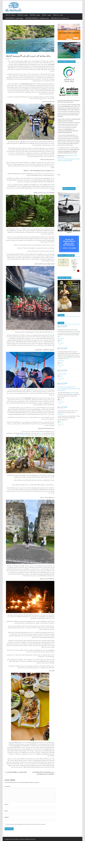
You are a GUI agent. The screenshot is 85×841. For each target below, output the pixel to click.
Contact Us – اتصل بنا (58, 15)
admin (10, 58)
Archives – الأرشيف (46, 15)
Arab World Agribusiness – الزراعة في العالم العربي (37, 18)
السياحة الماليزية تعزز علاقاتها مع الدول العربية (16, 772)
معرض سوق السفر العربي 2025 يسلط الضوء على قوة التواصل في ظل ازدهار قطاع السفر (43, 773)
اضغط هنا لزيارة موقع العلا (69, 188)
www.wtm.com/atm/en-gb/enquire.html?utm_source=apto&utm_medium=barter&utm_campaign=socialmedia (69, 387)
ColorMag (26, 839)
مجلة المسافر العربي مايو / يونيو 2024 (12, 52)
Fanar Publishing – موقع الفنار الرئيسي (14, 18)
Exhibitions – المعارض (22, 15)
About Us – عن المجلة (10, 15)
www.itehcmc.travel (62, 372)
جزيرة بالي (39, 433)
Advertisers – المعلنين (35, 15)
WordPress (33, 839)
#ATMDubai (75, 329)
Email (6, 811)
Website (7, 817)
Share (60, 342)
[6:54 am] (6, 58)
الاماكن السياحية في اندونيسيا (22, 434)
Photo (61, 339)
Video (61, 398)
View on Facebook (61, 341)
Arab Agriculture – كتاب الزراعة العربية (60, 18)
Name (7, 804)
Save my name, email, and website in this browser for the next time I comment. (25, 824)
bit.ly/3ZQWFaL (61, 337)
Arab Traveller (64, 324)
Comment (7, 786)
